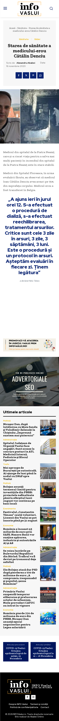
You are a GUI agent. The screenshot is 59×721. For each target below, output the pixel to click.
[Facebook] (19, 75)
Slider (37, 39)
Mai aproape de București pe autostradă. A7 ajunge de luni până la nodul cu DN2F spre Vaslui (20, 473)
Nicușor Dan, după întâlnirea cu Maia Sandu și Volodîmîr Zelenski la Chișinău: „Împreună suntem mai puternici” (20, 429)
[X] (26, 75)
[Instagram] (33, 697)
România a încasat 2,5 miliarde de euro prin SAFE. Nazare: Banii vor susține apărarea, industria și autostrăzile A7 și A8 (19, 536)
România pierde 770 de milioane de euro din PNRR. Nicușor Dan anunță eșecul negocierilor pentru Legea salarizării (18, 620)
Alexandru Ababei (26, 63)
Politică (7, 421)
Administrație (10, 440)
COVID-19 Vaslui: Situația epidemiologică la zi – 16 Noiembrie (43, 652)
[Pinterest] (33, 75)
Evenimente (9, 509)
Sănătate (22, 28)
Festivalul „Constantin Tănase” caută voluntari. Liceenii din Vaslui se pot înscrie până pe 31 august (20, 516)
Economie (8, 526)
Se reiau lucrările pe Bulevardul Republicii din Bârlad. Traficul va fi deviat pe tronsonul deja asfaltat (19, 556)
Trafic (6, 464)
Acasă (12, 28)
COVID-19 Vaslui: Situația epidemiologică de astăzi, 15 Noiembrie (15, 653)
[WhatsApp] (40, 75)
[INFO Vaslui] (29, 8)
